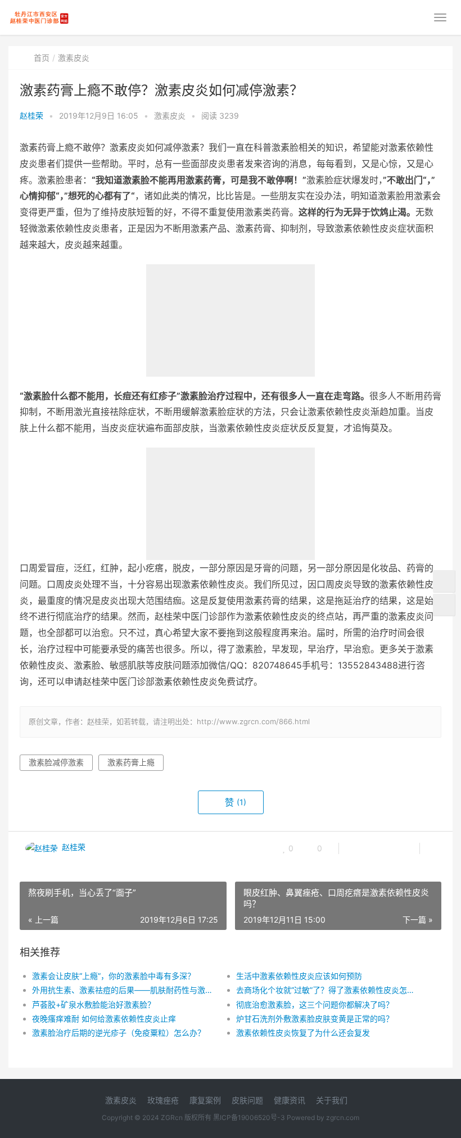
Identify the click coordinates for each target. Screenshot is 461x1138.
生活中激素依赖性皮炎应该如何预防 (299, 976)
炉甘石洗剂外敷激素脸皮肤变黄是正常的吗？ (315, 1018)
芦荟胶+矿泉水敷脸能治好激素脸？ (93, 1004)
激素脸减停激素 (56, 762)
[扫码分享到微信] (356, 848)
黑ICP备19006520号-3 (249, 1117)
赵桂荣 (31, 115)
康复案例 (205, 1100)
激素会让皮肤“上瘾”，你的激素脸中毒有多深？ (113, 976)
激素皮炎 (73, 57)
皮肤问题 (247, 1100)
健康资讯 (289, 1100)
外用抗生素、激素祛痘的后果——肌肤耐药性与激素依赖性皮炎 (124, 990)
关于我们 (331, 1100)
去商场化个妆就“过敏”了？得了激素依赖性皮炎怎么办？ (328, 990)
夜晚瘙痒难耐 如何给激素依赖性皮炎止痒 (104, 1018)
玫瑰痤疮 (163, 1100)
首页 (41, 57)
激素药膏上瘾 (131, 762)
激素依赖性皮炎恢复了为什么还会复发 (303, 1032)
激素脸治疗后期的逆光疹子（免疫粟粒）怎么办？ (118, 1032)
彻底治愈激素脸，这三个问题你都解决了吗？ (315, 1004)
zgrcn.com (342, 1117)
